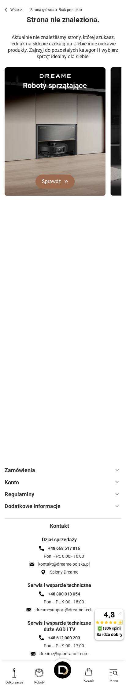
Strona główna (42, 10)
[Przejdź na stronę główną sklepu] (63, 670)
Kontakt (59, 526)
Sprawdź (51, 181)
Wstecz (15, 10)
